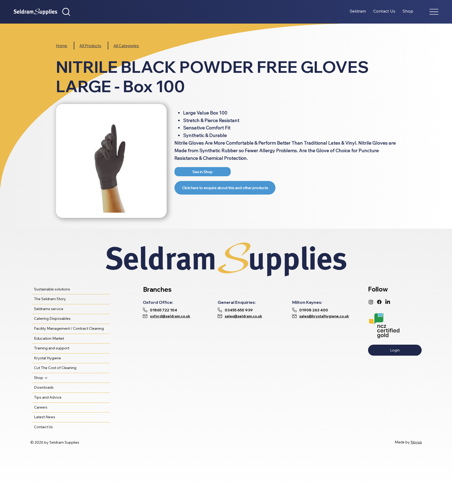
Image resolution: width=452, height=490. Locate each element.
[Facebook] (379, 302)
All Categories (126, 45)
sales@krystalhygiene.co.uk (324, 316)
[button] (66, 12)
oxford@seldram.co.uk (170, 316)
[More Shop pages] (46, 378)
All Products (90, 45)
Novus (416, 442)
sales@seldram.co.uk (243, 316)
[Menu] (433, 11)
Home (61, 45)
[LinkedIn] (388, 302)
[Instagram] (371, 302)
